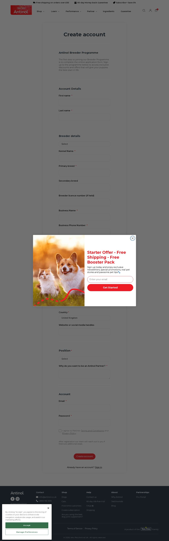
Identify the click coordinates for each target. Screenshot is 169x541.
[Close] (48, 508)
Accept (26, 525)
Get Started (110, 287)
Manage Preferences (27, 532)
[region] (27, 522)
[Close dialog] (132, 238)
